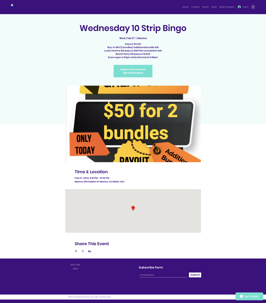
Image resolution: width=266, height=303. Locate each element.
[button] (253, 7)
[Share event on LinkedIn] (89, 251)
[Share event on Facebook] (76, 251)
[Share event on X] (82, 251)
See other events (133, 72)
